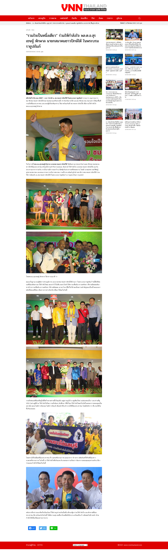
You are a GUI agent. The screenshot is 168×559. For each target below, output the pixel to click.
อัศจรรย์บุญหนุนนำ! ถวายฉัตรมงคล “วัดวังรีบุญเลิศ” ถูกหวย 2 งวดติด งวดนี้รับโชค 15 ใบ (133, 94)
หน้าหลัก (28, 30)
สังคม (33, 30)
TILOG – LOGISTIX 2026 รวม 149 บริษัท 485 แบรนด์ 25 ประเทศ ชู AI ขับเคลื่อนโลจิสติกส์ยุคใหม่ (133, 70)
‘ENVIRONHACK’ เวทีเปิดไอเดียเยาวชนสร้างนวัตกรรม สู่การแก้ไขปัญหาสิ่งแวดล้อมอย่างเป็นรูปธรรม (114, 45)
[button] (139, 18)
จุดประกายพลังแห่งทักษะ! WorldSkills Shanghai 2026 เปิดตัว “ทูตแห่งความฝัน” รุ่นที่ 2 (114, 70)
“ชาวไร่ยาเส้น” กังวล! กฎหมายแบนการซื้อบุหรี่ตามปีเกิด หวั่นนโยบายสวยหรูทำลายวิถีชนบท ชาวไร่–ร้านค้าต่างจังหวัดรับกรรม (133, 45)
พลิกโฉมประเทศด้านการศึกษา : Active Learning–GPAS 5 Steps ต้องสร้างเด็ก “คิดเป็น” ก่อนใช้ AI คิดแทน (133, 124)
